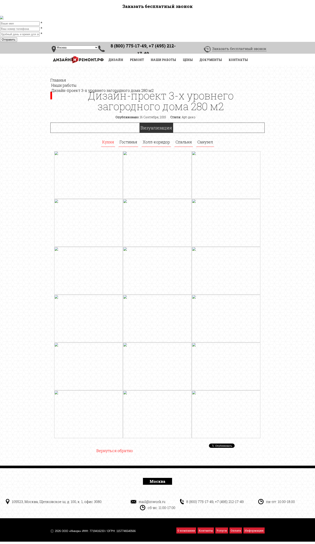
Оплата (236, 530)
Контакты (206, 530)
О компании (186, 530)
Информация (254, 530)
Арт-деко (188, 117)
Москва (157, 481)
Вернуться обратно (114, 450)
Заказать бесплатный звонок (239, 48)
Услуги (221, 530)
